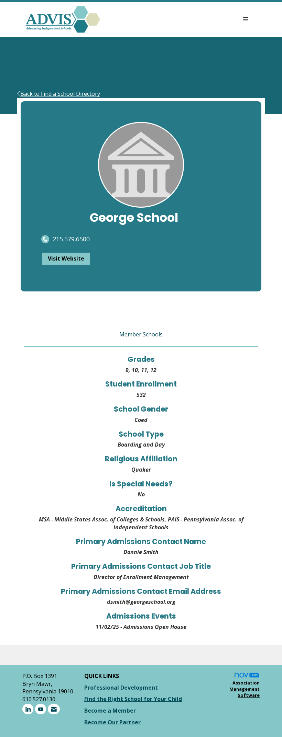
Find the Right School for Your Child (133, 699)
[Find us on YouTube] (40, 709)
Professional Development (121, 687)
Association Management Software (244, 689)
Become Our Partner (112, 722)
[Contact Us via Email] (54, 709)
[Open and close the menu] (178, 19)
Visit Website (66, 258)
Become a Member (110, 710)
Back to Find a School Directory (60, 93)
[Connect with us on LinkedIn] (27, 709)
